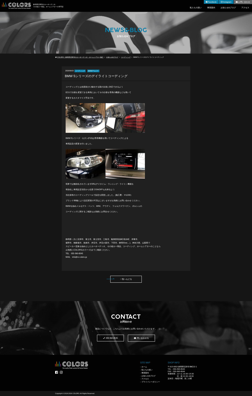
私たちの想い (196, 7)
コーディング (125, 57)
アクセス (245, 7)
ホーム (144, 367)
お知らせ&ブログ (228, 7)
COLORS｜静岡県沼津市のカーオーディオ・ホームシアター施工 (80, 57)
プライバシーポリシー (150, 382)
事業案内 (211, 7)
